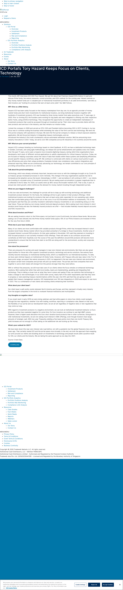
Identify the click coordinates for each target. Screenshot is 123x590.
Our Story (11, 61)
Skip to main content (11, 3)
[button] (4, 22)
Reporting (15, 38)
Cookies (7, 443)
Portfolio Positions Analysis (22, 45)
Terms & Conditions (11, 436)
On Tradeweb (9, 52)
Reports (10, 416)
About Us (7, 423)
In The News (4, 76)
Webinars (11, 419)
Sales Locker (12, 421)
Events (6, 56)
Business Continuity (11, 445)
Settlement (15, 33)
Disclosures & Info (10, 441)
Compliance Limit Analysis (21, 50)
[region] (61, 585)
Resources (7, 54)
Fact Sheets (12, 412)
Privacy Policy (9, 434)
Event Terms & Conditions (13, 439)
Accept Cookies (108, 584)
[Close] (61, 520)
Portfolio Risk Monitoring (21, 47)
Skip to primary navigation (13, 1)
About (6, 59)
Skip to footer (9, 6)
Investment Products (19, 31)
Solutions (7, 24)
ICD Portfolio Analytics (16, 40)
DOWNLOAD (14, 345)
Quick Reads (12, 414)
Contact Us (12, 63)
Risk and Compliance (19, 36)
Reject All (94, 584)
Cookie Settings (80, 584)
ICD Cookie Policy (11, 588)
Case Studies (12, 409)
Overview (15, 29)
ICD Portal (11, 27)
